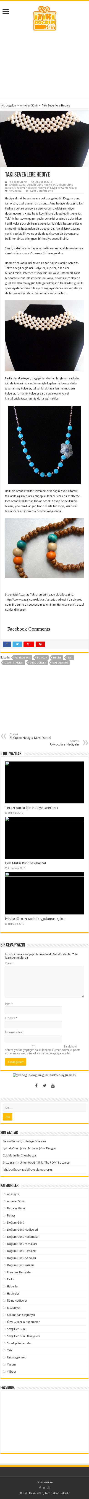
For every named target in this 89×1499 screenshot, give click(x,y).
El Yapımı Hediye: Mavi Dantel (30, 736)
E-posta (11, 1018)
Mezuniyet (13, 1307)
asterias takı (23, 657)
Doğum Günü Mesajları (22, 1244)
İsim (9, 1004)
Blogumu (18, 604)
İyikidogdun (8, 105)
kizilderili (71, 506)
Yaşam (11, 1364)
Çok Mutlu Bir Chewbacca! (25, 863)
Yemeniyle (40, 383)
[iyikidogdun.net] (44, 17)
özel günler (38, 662)
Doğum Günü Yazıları (20, 1265)
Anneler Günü (29, 105)
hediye (57, 657)
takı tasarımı (60, 662)
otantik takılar (14, 662)
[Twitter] (44, 1085)
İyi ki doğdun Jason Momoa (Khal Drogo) (29, 1148)
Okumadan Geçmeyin (21, 1315)
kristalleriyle (13, 398)
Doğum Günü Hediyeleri (41, 184)
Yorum (9, 963)
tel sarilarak (40, 388)
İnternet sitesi (14, 1032)
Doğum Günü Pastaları (21, 1251)
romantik (22, 393)
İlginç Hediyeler (17, 1300)
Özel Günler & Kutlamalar (23, 1322)
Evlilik (10, 1279)
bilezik (9, 506)
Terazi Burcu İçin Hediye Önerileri (31, 808)
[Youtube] (52, 1085)
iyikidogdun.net (18, 181)
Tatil (10, 1350)
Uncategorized (16, 1357)
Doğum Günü (15, 1222)
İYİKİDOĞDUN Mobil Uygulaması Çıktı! (35, 919)
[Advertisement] (44, 64)
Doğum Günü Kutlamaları (23, 1236)
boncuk (42, 657)
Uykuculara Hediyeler (64, 743)
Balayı (11, 1215)
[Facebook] (36, 1085)
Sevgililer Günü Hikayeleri (23, 1336)
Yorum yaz (15, 190)
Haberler (12, 1286)
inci (30, 263)
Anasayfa (13, 1194)
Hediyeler (43, 187)
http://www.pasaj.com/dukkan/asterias (31, 599)
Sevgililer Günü (59, 187)
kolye (61, 506)
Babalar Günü (16, 1208)
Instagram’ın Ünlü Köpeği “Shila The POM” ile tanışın (37, 1162)
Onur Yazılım (45, 1482)
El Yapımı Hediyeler (25, 187)
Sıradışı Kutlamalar (19, 1343)
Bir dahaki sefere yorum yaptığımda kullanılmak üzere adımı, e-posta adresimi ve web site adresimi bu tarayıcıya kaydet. (43, 1050)
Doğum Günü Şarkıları (21, 1258)
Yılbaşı (73, 187)
